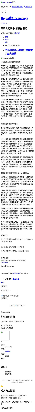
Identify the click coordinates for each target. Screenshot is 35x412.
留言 (19, 273)
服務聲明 (21, 382)
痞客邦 (15, 273)
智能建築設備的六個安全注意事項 (12, 247)
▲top (2, 282)
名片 (6, 42)
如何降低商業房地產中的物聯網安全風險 (15, 251)
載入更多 (4, 286)
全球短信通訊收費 (10, 186)
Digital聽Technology (14, 18)
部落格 (7, 39)
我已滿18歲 (5, 408)
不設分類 (17, 33)
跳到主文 (4, 23)
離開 (11, 408)
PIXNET (9, 380)
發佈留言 (4, 298)
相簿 (6, 37)
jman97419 (4, 262)
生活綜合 (16, 279)
